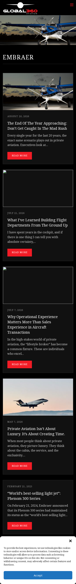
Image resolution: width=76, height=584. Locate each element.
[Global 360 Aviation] (20, 8)
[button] (70, 541)
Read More (19, 155)
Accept (38, 575)
